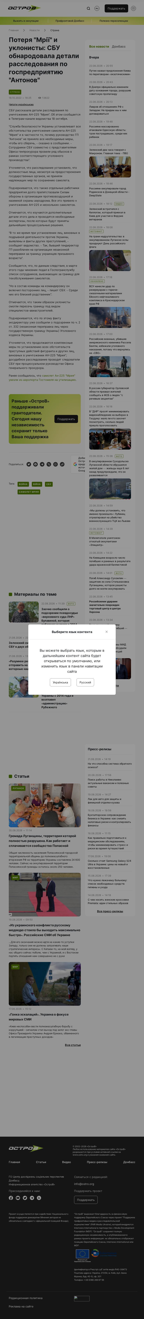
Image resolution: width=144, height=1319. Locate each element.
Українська (60, 682)
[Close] (106, 632)
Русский (85, 682)
